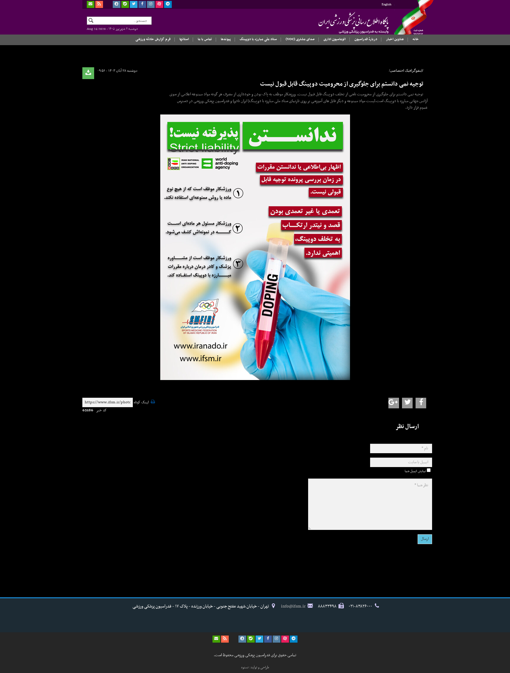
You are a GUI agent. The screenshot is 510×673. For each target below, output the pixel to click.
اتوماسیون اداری (334, 39)
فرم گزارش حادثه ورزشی (153, 39)
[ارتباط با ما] (90, 4)
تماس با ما (205, 39)
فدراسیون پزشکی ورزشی (342, 23)
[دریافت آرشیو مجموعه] (88, 73)
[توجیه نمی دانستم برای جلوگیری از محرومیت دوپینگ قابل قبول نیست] (255, 247)
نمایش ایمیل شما (415, 471)
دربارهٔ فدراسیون (365, 39)
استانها (184, 39)
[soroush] (116, 4)
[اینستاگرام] (151, 4)
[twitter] (134, 4)
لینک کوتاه (141, 402)
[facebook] (142, 4)
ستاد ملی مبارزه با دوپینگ (258, 39)
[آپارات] (159, 4)
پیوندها (226, 39)
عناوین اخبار (395, 39)
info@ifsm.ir (293, 606)
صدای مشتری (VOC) (300, 39)
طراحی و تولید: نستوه (255, 667)
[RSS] (99, 4)
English (386, 4)
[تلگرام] (168, 4)
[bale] (125, 4)
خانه (416, 39)
